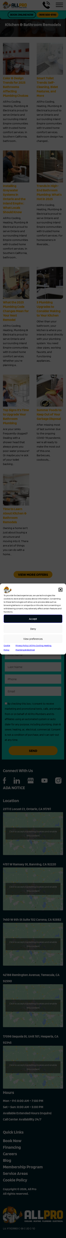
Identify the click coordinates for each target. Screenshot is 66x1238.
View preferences (33, 638)
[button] (60, 590)
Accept (33, 618)
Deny (33, 628)
